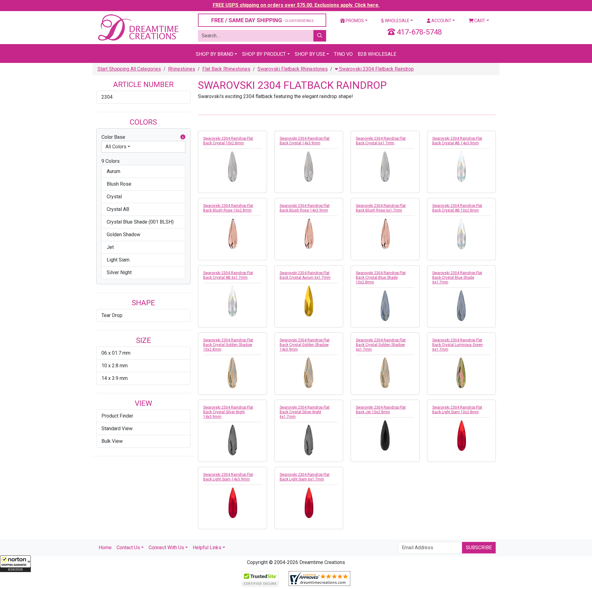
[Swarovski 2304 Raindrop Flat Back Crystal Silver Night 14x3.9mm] (232, 440)
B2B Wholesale (377, 54)
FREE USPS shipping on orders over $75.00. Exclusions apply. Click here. (296, 5)
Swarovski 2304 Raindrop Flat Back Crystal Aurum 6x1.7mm (305, 275)
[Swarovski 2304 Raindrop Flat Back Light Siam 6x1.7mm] (309, 502)
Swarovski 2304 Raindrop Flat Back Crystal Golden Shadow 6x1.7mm (381, 345)
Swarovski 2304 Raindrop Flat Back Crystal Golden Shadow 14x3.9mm (305, 345)
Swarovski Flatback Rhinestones (292, 69)
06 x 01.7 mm (115, 353)
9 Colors (110, 161)
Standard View (117, 428)
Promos (354, 20)
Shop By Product (264, 54)
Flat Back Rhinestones (226, 69)
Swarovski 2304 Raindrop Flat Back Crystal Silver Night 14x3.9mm (228, 412)
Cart (479, 20)
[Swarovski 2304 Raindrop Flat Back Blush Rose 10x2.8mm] (232, 233)
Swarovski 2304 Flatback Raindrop (376, 69)
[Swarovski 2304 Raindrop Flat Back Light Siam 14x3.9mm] (232, 502)
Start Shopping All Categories (129, 69)
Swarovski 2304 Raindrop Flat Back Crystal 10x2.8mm (228, 140)
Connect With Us (166, 547)
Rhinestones (181, 69)
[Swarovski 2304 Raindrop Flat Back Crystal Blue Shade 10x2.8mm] (385, 305)
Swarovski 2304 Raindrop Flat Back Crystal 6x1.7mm (381, 140)
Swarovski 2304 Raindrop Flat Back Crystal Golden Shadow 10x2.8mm (228, 345)
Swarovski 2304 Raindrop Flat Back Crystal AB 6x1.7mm (228, 275)
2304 (107, 97)
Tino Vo (343, 54)
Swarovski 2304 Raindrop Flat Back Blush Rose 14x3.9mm (305, 208)
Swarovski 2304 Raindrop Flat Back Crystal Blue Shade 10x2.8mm (381, 277)
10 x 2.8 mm (114, 366)
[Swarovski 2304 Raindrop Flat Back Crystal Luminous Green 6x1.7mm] (461, 372)
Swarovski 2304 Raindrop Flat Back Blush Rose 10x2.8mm (228, 208)
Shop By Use (310, 54)
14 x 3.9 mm (114, 378)
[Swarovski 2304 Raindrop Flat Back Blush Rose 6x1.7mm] (385, 233)
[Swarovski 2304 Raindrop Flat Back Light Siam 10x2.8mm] (461, 435)
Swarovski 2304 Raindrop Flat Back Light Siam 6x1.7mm (305, 476)
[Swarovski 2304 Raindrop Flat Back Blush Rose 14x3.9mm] (309, 233)
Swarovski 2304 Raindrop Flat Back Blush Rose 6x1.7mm (381, 208)
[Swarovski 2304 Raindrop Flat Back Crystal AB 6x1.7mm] (232, 301)
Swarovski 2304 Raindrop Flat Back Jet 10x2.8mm (381, 409)
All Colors (115, 147)
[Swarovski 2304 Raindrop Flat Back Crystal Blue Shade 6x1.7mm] (461, 305)
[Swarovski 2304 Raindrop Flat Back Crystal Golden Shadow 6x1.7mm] (385, 372)
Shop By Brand (214, 54)
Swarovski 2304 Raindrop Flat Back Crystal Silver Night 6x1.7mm (305, 412)
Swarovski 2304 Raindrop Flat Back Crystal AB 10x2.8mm (457, 208)
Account (440, 20)
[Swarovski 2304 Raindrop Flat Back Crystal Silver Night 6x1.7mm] (309, 440)
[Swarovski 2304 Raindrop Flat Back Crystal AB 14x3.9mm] (461, 166)
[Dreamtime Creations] (137, 27)
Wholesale (396, 20)
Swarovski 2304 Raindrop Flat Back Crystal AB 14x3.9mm (457, 140)
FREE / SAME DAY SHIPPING (262, 20)
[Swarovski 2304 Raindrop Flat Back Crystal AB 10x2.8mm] (461, 233)
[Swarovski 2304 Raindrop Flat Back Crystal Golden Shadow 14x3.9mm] (309, 372)
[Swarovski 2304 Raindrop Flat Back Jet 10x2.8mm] (385, 435)
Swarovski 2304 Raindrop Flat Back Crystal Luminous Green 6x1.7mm (457, 345)
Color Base (113, 137)
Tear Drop (111, 315)
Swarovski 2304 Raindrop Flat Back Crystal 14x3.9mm (305, 140)
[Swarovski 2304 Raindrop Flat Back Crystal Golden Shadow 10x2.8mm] (232, 372)
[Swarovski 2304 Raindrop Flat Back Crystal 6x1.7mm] (385, 166)
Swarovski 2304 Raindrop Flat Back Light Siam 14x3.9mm (228, 476)
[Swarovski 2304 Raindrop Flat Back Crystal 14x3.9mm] (309, 166)
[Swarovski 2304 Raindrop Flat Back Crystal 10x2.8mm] (232, 166)
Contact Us (128, 547)
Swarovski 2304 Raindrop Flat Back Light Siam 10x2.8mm (457, 409)
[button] (15, 563)
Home (105, 547)
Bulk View (112, 441)
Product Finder (117, 416)
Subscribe (479, 547)
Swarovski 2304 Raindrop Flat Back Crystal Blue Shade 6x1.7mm (457, 277)
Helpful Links (207, 547)
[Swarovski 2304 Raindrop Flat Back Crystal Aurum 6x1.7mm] (309, 301)
